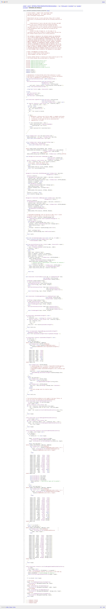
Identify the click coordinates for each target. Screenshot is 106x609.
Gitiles (7, 607)
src (59, 6)
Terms (14, 607)
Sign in (103, 2)
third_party (64, 6)
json (104, 607)
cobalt (24, 6)
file (48, 10)
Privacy (10, 607)
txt (101, 607)
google (79, 6)
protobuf (70, 6)
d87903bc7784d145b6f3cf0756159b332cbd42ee (44, 6)
